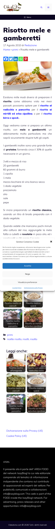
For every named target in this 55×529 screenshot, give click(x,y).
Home (6, 49)
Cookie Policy (16, 288)
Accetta (27, 266)
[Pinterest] (25, 59)
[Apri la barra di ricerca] (41, 7)
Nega (27, 274)
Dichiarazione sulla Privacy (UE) (24, 430)
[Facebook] (5, 59)
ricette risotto (14, 339)
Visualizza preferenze (27, 282)
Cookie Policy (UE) (16, 435)
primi (15, 49)
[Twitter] (10, 59)
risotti (26, 339)
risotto (33, 339)
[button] (51, 242)
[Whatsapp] (20, 59)
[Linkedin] (15, 59)
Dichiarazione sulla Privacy (33, 288)
